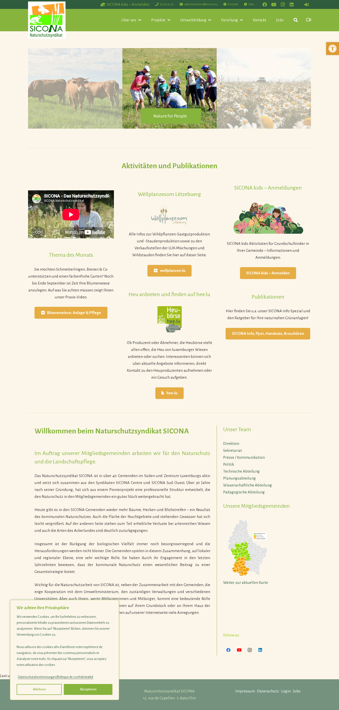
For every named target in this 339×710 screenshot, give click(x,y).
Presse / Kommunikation (244, 457)
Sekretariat (232, 450)
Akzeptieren (88, 689)
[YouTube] (273, 4)
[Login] (306, 4)
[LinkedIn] (291, 4)
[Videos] (308, 20)
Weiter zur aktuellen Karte (245, 582)
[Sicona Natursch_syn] (47, 20)
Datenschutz (268, 691)
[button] (332, 48)
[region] (64, 650)
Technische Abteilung (241, 471)
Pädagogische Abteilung (244, 492)
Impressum (245, 691)
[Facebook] (264, 4)
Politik (228, 464)
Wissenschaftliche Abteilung (247, 485)
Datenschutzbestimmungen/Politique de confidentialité (55, 677)
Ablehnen (39, 689)
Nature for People (170, 116)
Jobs (297, 691)
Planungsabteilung (239, 478)
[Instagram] (282, 4)
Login (286, 691)
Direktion (231, 443)
